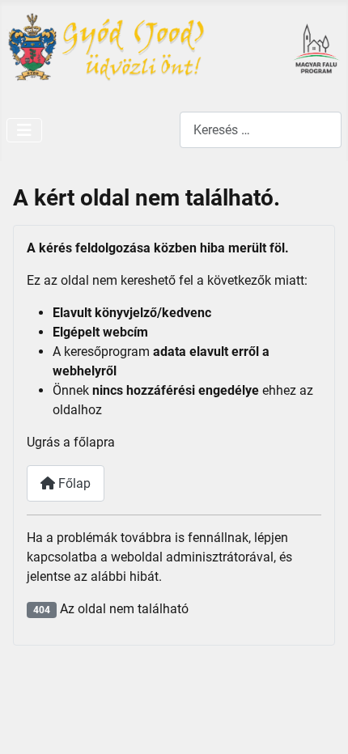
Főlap (73, 483)
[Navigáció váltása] (24, 130)
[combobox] (261, 130)
